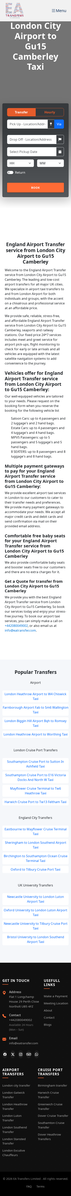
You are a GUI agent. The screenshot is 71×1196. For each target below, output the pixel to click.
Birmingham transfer (52, 1085)
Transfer (21, 112)
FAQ (29, 1186)
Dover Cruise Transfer (53, 1116)
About (48, 1010)
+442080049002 (16, 625)
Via (59, 124)
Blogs (47, 1024)
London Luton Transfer (11, 1118)
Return (20, 172)
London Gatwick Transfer (13, 1095)
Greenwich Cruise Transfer (50, 1106)
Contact (49, 1017)
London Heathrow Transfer (14, 1106)
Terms (40, 1186)
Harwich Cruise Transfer (48, 1095)
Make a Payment (55, 996)
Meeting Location (56, 1003)
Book (35, 187)
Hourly (49, 112)
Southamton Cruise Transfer (51, 1125)
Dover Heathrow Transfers (49, 1136)
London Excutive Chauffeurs (13, 1152)
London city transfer (16, 1085)
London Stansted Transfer (14, 1141)
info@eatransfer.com (20, 630)
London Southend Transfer (14, 1129)
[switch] (10, 172)
